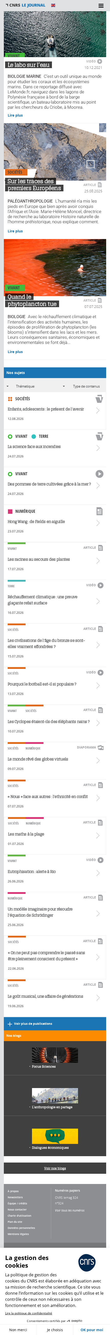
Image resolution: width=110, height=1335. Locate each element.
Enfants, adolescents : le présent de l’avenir (46, 409)
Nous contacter (17, 1209)
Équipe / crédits (17, 1203)
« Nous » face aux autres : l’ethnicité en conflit (48, 796)
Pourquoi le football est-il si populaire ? (42, 684)
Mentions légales (18, 1234)
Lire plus (15, 115)
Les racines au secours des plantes (39, 559)
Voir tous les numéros (69, 1210)
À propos (13, 1191)
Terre (43, 436)
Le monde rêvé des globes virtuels (38, 759)
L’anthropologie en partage (52, 1107)
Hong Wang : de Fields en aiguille (36, 521)
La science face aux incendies (34, 446)
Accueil (25, 5)
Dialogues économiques (50, 1148)
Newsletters (15, 1197)
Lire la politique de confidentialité (28, 1313)
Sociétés (15, 172)
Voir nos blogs (55, 1168)
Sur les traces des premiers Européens (34, 185)
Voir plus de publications (33, 1023)
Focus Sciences (44, 1066)
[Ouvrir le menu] (101, 5)
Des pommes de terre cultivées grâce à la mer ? (49, 484)
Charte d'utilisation (19, 1215)
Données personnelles (21, 1228)
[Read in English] (53, 5)
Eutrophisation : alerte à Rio (32, 871)
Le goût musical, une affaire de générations (45, 996)
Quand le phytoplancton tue (32, 300)
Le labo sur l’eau (28, 64)
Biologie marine (24, 76)
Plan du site (15, 1222)
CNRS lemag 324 (66, 1197)
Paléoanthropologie (30, 201)
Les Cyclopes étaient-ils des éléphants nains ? (49, 721)
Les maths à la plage (26, 834)
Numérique (25, 511)
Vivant (14, 56)
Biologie (16, 317)
